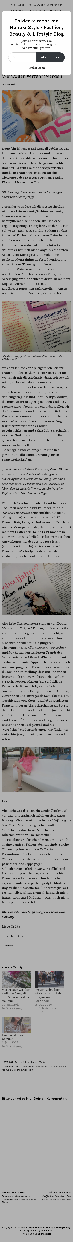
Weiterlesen (36, 67)
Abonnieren (50, 57)
